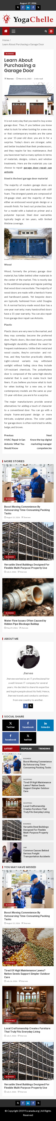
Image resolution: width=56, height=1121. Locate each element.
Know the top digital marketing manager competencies (41, 442)
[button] (13, 31)
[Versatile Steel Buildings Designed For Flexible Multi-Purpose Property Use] (11, 830)
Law (25, 847)
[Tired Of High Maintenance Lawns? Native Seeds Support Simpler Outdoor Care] (11, 786)
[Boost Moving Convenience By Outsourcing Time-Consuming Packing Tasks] (11, 763)
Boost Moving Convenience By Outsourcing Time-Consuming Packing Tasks (27, 510)
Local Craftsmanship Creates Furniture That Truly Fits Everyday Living (36, 809)
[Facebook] (25, 706)
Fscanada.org (32, 1110)
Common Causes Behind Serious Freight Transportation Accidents (36, 853)
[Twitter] (30, 706)
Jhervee (10, 78)
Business (10, 54)
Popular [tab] (26, 748)
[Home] (6, 31)
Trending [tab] (44, 748)
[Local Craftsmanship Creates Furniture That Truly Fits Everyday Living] (11, 808)
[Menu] (13, 31)
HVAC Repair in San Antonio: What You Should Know (14, 442)
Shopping (27, 779)
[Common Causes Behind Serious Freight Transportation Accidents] (11, 852)
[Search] (46, 31)
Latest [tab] (8, 748)
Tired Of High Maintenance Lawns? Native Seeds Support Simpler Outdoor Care (27, 974)
